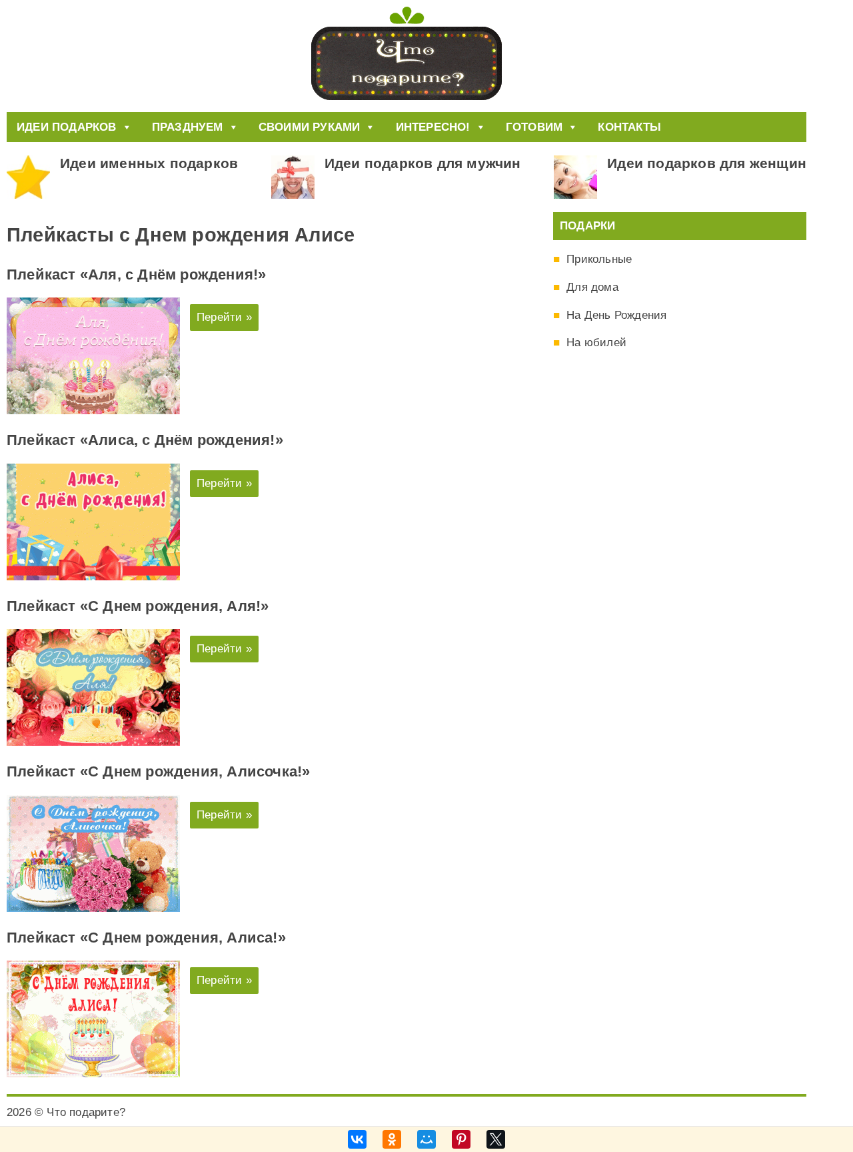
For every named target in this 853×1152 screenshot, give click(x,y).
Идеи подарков (67, 127)
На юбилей (596, 342)
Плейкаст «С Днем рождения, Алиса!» (146, 937)
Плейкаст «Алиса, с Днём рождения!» (145, 440)
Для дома (592, 287)
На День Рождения (616, 315)
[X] (496, 1139)
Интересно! (433, 127)
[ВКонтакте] (357, 1139)
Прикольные (599, 259)
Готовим (534, 127)
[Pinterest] (461, 1139)
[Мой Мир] (426, 1139)
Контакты (629, 127)
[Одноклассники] (392, 1139)
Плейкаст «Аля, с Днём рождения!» (136, 274)
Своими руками (310, 127)
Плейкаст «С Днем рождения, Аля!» (138, 606)
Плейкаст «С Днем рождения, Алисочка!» (158, 771)
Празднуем (187, 127)
